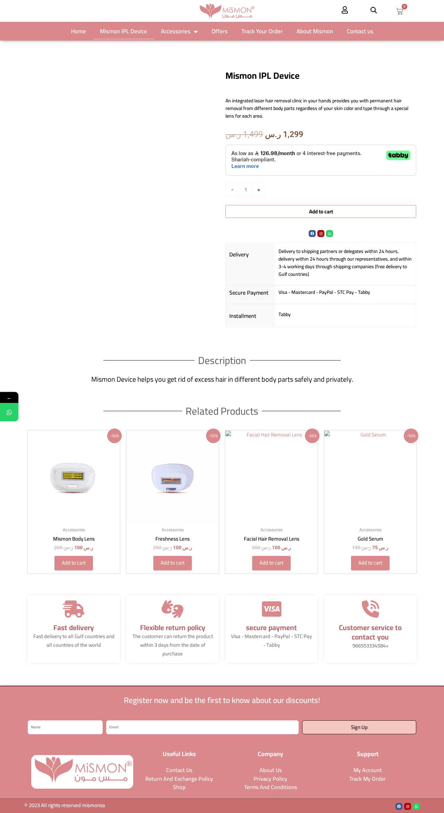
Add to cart (321, 211)
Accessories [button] (175, 31)
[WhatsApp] (9, 412)
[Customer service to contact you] (370, 609)
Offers (220, 31)
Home (78, 31)
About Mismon (315, 31)
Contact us (360, 31)
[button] (373, 10)
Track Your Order (262, 31)
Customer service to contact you (370, 632)
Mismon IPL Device (123, 31)
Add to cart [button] (74, 563)
